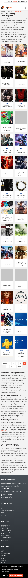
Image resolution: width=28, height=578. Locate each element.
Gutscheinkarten (5, 553)
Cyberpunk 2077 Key (6, 525)
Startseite (3, 11)
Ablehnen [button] (5, 575)
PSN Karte (4, 431)
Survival (3, 562)
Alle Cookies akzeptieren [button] (16, 575)
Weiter (19, 366)
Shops (2, 512)
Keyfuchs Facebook (7, 494)
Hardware (3, 555)
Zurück (5, 363)
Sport (2, 559)
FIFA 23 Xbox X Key (5, 532)
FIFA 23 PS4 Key (4, 528)
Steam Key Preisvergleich (7, 510)
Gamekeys (10, 11)
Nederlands (24, 1)
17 (7, 366)
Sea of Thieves (4, 540)
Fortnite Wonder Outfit (6, 539)
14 (17, 363)
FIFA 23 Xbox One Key (6, 530)
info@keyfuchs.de (7, 497)
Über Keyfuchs (4, 515)
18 (11, 366)
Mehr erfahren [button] (5, 571)
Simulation (3, 557)
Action (2, 550)
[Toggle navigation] (25, 7)
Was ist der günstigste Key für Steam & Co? (12, 491)
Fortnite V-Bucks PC (6, 537)
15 (20, 363)
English (19, 1)
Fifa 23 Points (4, 534)
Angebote (3, 509)
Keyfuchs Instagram (7, 496)
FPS (2, 552)
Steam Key (4, 560)
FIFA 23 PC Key (4, 527)
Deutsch (15, 1)
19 (14, 366)
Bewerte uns (4, 514)
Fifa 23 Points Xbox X (6, 535)
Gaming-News (4, 507)
